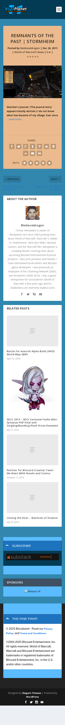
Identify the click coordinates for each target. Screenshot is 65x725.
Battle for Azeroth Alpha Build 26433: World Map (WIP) (31, 353)
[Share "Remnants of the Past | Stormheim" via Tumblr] (32, 146)
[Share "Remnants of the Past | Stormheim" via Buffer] (53, 146)
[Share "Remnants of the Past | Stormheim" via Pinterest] (39, 146)
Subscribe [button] (21, 546)
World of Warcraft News (29, 52)
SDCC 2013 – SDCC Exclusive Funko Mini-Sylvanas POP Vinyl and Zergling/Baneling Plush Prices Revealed (32, 422)
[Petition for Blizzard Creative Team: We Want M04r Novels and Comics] (32, 449)
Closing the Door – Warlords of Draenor (32, 517)
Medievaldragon (30, 48)
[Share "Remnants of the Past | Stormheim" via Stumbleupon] (25, 153)
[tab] (32, 546)
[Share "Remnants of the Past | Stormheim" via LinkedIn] (46, 146)
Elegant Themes (31, 693)
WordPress (32, 696)
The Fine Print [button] (25, 619)
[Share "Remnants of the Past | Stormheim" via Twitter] (18, 146)
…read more (14, 119)
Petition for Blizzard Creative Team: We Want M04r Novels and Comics (30, 472)
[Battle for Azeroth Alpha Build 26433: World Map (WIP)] (32, 331)
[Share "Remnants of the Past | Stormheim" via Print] (39, 153)
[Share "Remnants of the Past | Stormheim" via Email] (32, 153)
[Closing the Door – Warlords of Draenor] (32, 497)
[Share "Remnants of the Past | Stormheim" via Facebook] (11, 146)
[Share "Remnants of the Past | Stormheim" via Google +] (25, 146)
